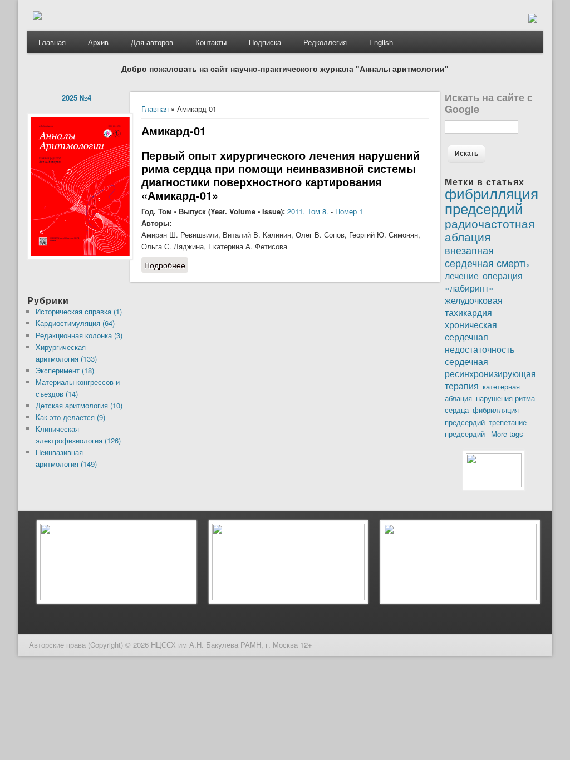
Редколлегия (325, 42)
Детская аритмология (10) (79, 405)
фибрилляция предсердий (491, 200)
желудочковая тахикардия (474, 306)
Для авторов (152, 42)
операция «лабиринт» (484, 281)
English (381, 42)
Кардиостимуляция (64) (75, 323)
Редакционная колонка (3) (79, 335)
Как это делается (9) (70, 417)
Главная (52, 42)
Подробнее (166, 266)
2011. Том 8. (307, 211)
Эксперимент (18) (65, 370)
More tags (507, 433)
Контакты (211, 42)
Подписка (265, 42)
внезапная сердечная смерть (487, 256)
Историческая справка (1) (79, 311)
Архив (98, 42)
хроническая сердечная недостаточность (479, 336)
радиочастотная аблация (489, 230)
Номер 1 (349, 211)
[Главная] (37, 17)
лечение (462, 275)
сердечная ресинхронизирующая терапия (490, 373)
